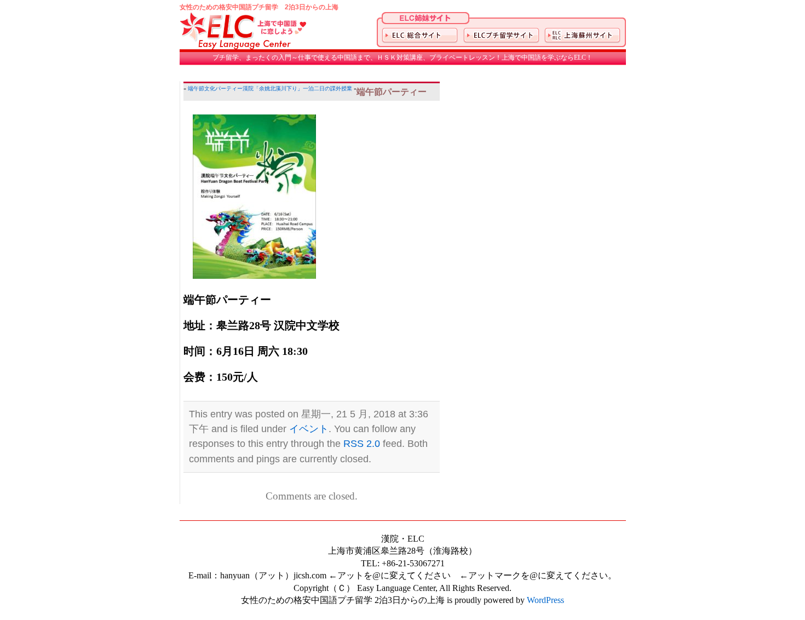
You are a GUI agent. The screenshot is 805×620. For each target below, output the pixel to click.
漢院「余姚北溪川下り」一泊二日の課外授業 (297, 88)
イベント (309, 428)
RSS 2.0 (361, 443)
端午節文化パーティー (215, 88)
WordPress (545, 600)
